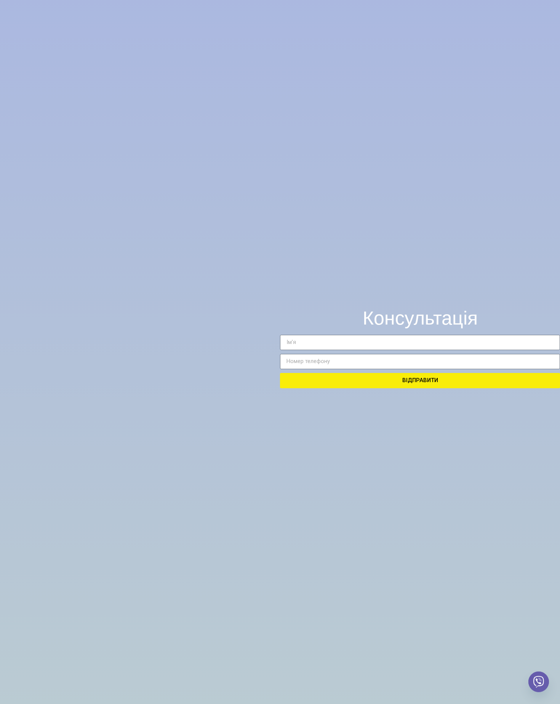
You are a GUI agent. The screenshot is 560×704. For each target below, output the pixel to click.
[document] (280, 352)
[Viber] (538, 684)
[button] (443, 145)
